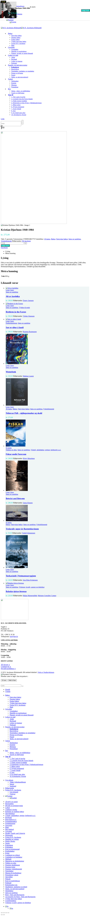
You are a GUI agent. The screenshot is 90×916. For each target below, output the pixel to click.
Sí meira (9, 448)
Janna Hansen (28, 503)
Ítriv (9, 89)
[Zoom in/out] (2, 912)
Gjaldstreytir (6, 667)
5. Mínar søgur (16, 105)
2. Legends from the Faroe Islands (22, 99)
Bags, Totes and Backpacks (14, 895)
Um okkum (9, 780)
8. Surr (13, 111)
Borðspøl (14, 59)
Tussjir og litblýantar (17, 93)
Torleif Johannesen (28, 533)
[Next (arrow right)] (4, 914)
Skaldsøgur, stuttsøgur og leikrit (16, 887)
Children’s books (11, 810)
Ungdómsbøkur (10, 901)
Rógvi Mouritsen (29, 458)
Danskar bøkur (15, 37)
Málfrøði (8, 859)
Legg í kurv (85, 10)
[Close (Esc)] (8, 912)
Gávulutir (11, 47)
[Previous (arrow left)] (2, 914)
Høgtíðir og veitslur (12, 839)
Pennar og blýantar (17, 73)
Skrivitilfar (9, 877)
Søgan (12, 784)
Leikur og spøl (13, 55)
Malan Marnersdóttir (30, 596)
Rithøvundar (9, 788)
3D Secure (5, 665)
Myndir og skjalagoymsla (14, 806)
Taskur (10, 79)
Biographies (9, 804)
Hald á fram (12, 680)
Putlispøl (13, 725)
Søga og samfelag (74, 239)
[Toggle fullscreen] (4, 912)
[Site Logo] (21, 28)
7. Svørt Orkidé (16, 109)
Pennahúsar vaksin (11, 875)
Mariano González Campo (47, 596)
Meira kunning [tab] (10, 253)
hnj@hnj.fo (14, 636)
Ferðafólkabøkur (11, 821)
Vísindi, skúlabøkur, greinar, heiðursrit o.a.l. (46, 450)
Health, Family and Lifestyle (15, 833)
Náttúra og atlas (11, 450)
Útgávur (12, 794)
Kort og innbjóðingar (12, 881)
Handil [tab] (7, 689)
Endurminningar (11, 323)
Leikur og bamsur (16, 61)
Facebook (4, 248)
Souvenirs (8, 825)
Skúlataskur (15, 81)
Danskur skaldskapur (12, 865)
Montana (14, 85)
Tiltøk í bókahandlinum (18, 782)
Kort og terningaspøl (12, 849)
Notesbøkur (9, 871)
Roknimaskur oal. (11, 885)
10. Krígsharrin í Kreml (18, 115)
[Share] (6, 912)
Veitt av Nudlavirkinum (46, 672)
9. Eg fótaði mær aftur (18, 113)
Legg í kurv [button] (10, 290)
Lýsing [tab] (7, 251)
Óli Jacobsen (26, 241)
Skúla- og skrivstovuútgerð (19, 77)
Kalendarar (9, 845)
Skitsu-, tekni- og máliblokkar (20, 91)
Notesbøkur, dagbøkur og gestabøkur (22, 71)
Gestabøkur (14, 49)
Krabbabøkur (9, 851)
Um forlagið (14, 792)
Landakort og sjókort (12, 855)
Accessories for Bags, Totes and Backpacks (20, 897)
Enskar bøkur (15, 39)
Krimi (7, 853)
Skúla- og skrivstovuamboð (14, 889)
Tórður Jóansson (28, 316)
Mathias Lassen (28, 376)
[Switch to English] (13, 22)
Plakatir (8, 879)
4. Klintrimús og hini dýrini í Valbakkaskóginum (26, 103)
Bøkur (10, 33)
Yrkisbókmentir (6, 241)
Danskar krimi (10, 867)
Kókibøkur (9, 847)
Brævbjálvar (15, 69)
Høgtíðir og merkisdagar (19, 51)
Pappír (13, 75)
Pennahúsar (14, 87)
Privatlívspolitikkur (8, 669)
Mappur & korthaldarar (13, 873)
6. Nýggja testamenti (17, 107)
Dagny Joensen (28, 300)
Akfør (13, 57)
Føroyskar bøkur (16, 35)
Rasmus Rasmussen (30, 332)
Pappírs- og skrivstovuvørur (17, 65)
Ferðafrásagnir (10, 823)
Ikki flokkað (9, 829)
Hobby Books (10, 841)
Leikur (7, 808)
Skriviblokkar (10, 813)
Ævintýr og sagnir (11, 802)
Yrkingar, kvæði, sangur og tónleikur (31, 587)
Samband (13, 786)
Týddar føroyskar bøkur (18, 41)
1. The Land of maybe (18, 97)
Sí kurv (4, 680)
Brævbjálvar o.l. (10, 819)
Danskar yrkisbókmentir (13, 869)
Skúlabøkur (9, 891)
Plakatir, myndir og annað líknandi (22, 53)
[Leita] (22, 122)
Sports (7, 843)
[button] (2, 119)
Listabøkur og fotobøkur (13, 857)
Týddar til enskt (24, 307)
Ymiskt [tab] (7, 691)
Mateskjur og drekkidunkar (14, 861)
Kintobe (13, 83)
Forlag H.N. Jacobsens (18, 43)
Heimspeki (9, 835)
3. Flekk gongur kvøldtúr (19, 101)
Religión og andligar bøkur (14, 812)
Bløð (11, 707)
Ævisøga (47, 239)
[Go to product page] (47, 288)
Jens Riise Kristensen (30, 580)
